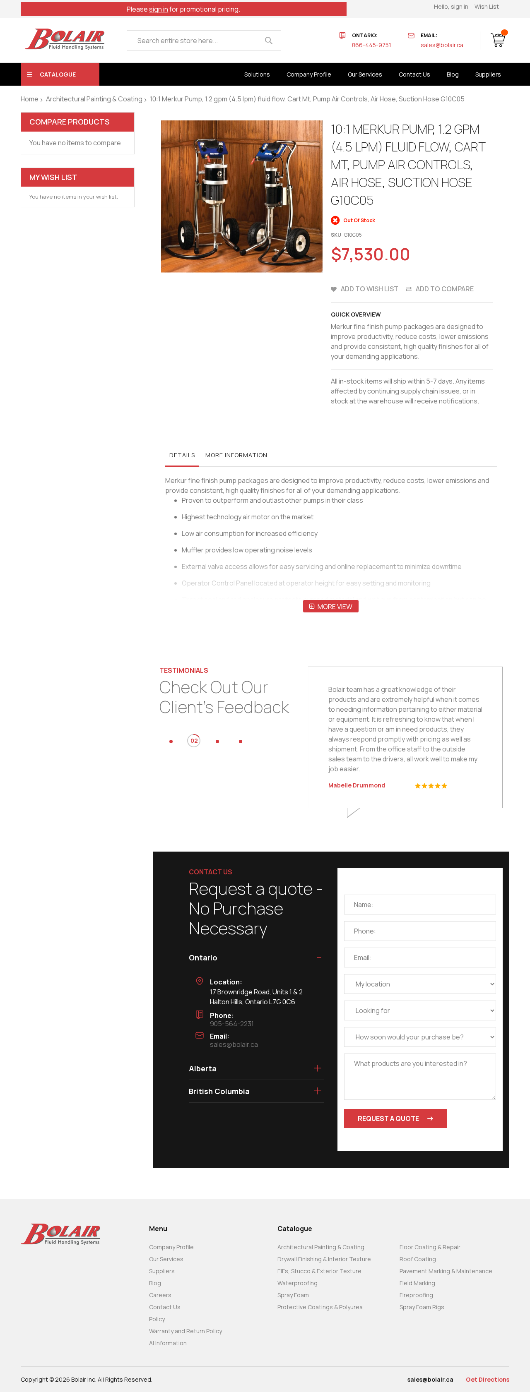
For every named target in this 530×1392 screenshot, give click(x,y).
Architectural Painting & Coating (94, 98)
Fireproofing (416, 1295)
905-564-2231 (232, 1023)
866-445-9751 (371, 45)
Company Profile (171, 1247)
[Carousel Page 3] (217, 741)
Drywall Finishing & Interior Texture (324, 1259)
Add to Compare (445, 288)
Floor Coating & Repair (430, 1247)
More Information (236, 455)
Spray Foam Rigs (422, 1307)
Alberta (203, 1068)
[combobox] (204, 40)
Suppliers (162, 1271)
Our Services (166, 1259)
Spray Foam (293, 1295)
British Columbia (219, 1091)
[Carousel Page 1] (171, 741)
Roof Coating (418, 1259)
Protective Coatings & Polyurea (320, 1307)
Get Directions (487, 1379)
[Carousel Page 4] (240, 741)
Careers (160, 1295)
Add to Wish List (369, 288)
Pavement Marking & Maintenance (446, 1271)
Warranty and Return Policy (185, 1331)
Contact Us (165, 1307)
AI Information (168, 1343)
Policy (157, 1319)
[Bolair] (64, 39)
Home (30, 98)
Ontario (203, 957)
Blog (155, 1283)
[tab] (182, 457)
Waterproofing (297, 1283)
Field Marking (417, 1283)
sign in (158, 9)
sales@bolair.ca (442, 45)
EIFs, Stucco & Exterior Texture (319, 1271)
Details (182, 455)
